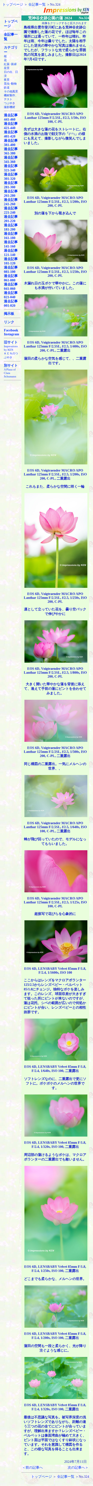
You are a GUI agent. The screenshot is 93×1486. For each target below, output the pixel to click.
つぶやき (9, 103)
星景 (7, 68)
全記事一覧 (37, 4)
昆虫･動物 (10, 83)
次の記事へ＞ (78, 1467)
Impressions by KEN (11, 348)
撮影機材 (9, 107)
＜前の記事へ (32, 1467)
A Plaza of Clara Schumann (10, 373)
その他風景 (11, 91)
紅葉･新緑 (10, 64)
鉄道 (7, 87)
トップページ (12, 4)
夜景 (7, 79)
